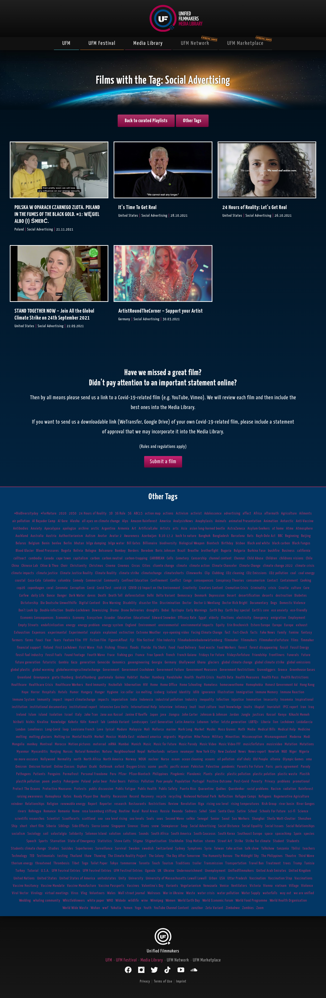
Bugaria (226, 550)
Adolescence (213, 513)
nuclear (153, 759)
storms (210, 841)
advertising (232, 513)
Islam (32, 714)
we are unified (304, 893)
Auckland (22, 536)
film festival (145, 640)
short (23, 826)
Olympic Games (293, 759)
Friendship (259, 655)
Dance (51, 595)
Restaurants (137, 804)
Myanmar (23, 751)
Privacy (270, 781)
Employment (297, 618)
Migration (185, 737)
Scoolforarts (71, 818)
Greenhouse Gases (302, 670)
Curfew (24, 595)
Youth (148, 908)
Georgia (157, 662)
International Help (144, 707)
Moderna (295, 737)
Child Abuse (255, 558)
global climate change (237, 662)
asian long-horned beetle (207, 528)
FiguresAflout (118, 640)
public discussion (101, 789)
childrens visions (291, 558)
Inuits (248, 707)
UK (159, 870)
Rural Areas (150, 811)
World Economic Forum (217, 900)
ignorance (208, 692)
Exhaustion (22, 632)
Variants (172, 886)
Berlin (68, 543)
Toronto (144, 863)
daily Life (37, 595)
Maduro (122, 729)
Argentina (109, 528)
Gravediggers (266, 670)
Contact (272, 580)
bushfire (274, 550)
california (303, 550)
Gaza (74, 662)
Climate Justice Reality (76, 573)
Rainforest (306, 789)
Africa (258, 513)
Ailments (305, 513)
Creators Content (211, 588)
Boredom (147, 550)
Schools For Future (273, 811)
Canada (49, 558)
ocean (176, 759)
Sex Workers (241, 818)
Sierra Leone (100, 826)
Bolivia (78, 550)
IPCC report (290, 707)
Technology (19, 856)
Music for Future (165, 744)
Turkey (20, 870)
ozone (152, 766)
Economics (63, 618)
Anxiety (36, 528)
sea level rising (116, 818)
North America (113, 759)
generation (87, 662)
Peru (113, 774)
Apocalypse (52, 528)
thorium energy (22, 863)
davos (91, 595)
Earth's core (260, 610)
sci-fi (291, 811)
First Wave (87, 647)
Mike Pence (202, 737)
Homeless (211, 685)
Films (295, 640)
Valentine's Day (153, 886)
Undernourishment (190, 870)
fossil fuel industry (29, 655)
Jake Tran (91, 714)
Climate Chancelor (224, 565)
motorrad (99, 744)
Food (172, 647)
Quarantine (206, 789)
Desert (231, 595)
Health (189, 677)
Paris (269, 766)
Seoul (226, 818)
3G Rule (120, 513)
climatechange (152, 573)
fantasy (306, 632)
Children (271, 558)
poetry (56, 781)
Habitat (132, 677)
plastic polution (264, 774)
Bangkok (204, 536)
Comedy (78, 580)
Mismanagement (276, 737)
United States (47, 878)
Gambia (64, 662)
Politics (133, 781)
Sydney (180, 848)
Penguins (54, 774)
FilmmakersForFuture (274, 640)
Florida (146, 647)
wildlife (133, 900)
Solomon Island (96, 833)
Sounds (144, 833)
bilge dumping (96, 543)
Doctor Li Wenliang (207, 603)
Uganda (150, 870)
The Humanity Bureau (217, 856)
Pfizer (123, 774)
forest (242, 647)
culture (296, 588)
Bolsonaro (106, 550)
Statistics (105, 841)
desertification (249, 595)
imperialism (119, 699)
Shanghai (258, 818)
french (170, 655)
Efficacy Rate (187, 618)
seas (160, 818)
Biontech (213, 543)
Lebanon (203, 722)
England (131, 625)
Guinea (120, 677)
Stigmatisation (156, 841)
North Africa (92, 759)
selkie (190, 818)
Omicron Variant (40, 766)
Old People (260, 759)
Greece (282, 670)
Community (111, 580)
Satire (241, 811)
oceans (210, 759)
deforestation (135, 595)
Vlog (84, 893)
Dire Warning (112, 603)
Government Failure (170, 670)
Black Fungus (301, 543)
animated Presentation (245, 521)
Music (147, 744)
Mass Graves (227, 729)
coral (50, 588)
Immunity (43, 699)
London (21, 729)
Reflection (226, 796)
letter (215, 722)
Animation (271, 521)
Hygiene (112, 692)
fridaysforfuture (238, 655)
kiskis (30, 722)
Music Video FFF (230, 744)
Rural (135, 811)
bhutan (79, 543)
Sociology (34, 833)
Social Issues (274, 826)
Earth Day (216, 610)
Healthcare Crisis (41, 685)
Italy (78, 714)
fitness (122, 647)
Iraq (311, 707)
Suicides (67, 848)
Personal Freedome (94, 774)
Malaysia (135, 729)
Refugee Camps (245, 796)
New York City (206, 751)
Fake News (267, 632)
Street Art (225, 841)
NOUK (142, 759)
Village (294, 886)
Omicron (21, 766)
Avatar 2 (116, 536)
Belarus (21, 543)
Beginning (292, 536)
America (165, 521)
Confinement (159, 580)
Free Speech (155, 655)
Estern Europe (260, 625)
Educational (142, 618)
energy (71, 625)
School (252, 811)
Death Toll (116, 595)
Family (282, 632)
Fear (48, 640)
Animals (220, 521)
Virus (75, 893)
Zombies (248, 908)
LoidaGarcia (305, 722)
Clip (207, 573)
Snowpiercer (170, 826)
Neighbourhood (124, 751)
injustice (237, 699)
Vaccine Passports (112, 886)
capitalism (80, 558)
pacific (163, 766)
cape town (63, 558)
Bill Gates (134, 543)
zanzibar (197, 908)
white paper (95, 900)
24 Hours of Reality (93, 513)
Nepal (141, 751)
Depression (217, 595)
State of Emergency (81, 841)
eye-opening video (176, 632)
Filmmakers (249, 640)
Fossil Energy (299, 647)
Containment (289, 580)
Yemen (128, 908)
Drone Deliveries (132, 610)
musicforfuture (253, 744)
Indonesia (146, 699)
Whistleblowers (74, 900)
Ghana (201, 662)
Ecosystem (94, 618)
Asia (184, 528)
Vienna (268, 886)
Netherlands (156, 751)
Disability (130, 603)
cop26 (21, 588)
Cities (146, 565)
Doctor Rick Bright (235, 603)
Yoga (138, 908)
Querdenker (237, 789)
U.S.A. (45, 870)
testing (62, 856)
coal (293, 573)
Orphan (82, 766)
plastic (220, 774)
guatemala (105, 677)
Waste (190, 893)
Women (170, 900)
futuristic (49, 662)
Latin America (185, 722)
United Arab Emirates (271, 870)
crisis (272, 588)
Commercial (94, 580)
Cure (307, 588)
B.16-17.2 (166, 536)
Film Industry (166, 640)
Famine (294, 632)
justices (258, 714)
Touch (156, 863)
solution (115, 833)
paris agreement (287, 766)
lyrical (110, 729)
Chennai (239, 558)
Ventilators (239, 886)
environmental (168, 625)
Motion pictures (79, 744)
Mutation (291, 744)
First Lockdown (66, 647)
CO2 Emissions (257, 573)
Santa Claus (226, 811)
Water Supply (251, 893)
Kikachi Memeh (299, 714)
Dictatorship (29, 603)
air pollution (21, 521)
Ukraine (169, 870)
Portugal (199, 781)
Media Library (148, 43)
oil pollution (226, 759)
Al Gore (63, 521)
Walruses (154, 893)
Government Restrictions (237, 670)
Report (92, 804)
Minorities (233, 737)
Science (303, 811)
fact (228, 632)
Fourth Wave (96, 655)
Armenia (123, 528)
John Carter (190, 714)
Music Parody (188, 744)
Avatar (102, 536)
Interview (166, 707)
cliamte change (163, 565)
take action (234, 848)
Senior (215, 818)
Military (217, 737)
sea (100, 818)
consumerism (256, 580)
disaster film (148, 603)
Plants (208, 774)
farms (29, 640)
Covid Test (104, 588)
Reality (106, 796)
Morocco (60, 744)
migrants (169, 737)
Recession (120, 796)
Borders (133, 550)
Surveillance (104, 848)
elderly (214, 618)
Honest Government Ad (281, 685)
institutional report (83, 707)
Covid (91, 588)
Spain (297, 833)
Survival (120, 848)
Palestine (212, 766)
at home (278, 528)
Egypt (203, 618)
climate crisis (305, 565)
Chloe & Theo (49, 565)
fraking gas (125, 655)
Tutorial (33, 870)
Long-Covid (52, 729)
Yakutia (116, 908)
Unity (122, 878)
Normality (64, 759)
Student (278, 841)
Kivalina (42, 722)
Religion (52, 804)
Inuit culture (207, 707)
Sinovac (133, 826)
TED (32, 856)
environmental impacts (197, 625)
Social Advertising (203, 826)
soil (45, 833)
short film (37, 826)
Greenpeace (42, 677)
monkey (32, 744)
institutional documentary (48, 707)
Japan (154, 714)
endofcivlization (52, 625)
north (77, 759)
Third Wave (306, 856)
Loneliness (35, 729)
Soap (184, 826)
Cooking (305, 580)
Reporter (106, 804)
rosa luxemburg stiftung (99, 811)
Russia (165, 811)
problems (284, 781)
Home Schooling (191, 685)
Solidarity (76, 833)
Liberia (266, 722)
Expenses (39, 632)
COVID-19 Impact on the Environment (154, 588)
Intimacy (181, 707)
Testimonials (46, 856)
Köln (83, 722)
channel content (220, 558)
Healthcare (19, 685)
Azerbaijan (149, 536)
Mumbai (124, 744)
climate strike (129, 573)
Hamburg (158, 677)
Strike (239, 841)
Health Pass (270, 677)
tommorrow (129, 863)
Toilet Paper (99, 863)
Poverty (257, 781)
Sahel (203, 811)
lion (275, 722)
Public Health (147, 789)
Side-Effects (80, 826)
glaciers (213, 662)
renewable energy (73, 804)
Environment (147, 625)
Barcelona (238, 536)
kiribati (18, 722)
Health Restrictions (295, 677)
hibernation (133, 685)
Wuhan (95, 908)
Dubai (165, 610)
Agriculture (289, 513)
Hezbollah (115, 685)
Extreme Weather (149, 632)
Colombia (49, 580)
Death (102, 595)
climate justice (47, 573)
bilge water (116, 543)
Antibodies (20, 528)
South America (181, 833)
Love (100, 729)
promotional (301, 781)
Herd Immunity (96, 685)
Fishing (110, 647)
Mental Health (82, 737)
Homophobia (254, 685)
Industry (191, 699)
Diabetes (300, 595)
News (242, 751)
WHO (110, 900)
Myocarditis (40, 751)
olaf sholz (244, 759)
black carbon (281, 543)
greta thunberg (62, 677)
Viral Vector (20, 893)
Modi (307, 737)
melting (21, 737)
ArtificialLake (148, 528)
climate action (199, 565)
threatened (43, 863)
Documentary (259, 603)
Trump (297, 863)
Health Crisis (205, 677)
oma (309, 759)
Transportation (236, 863)
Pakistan (197, 766)
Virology (37, 893)
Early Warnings (196, 610)
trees (287, 863)
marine (171, 729)
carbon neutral (112, 558)
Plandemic (194, 774)
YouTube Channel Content (171, 908)
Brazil (181, 550)
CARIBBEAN (157, 558)
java (163, 714)
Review (173, 804)
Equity (220, 625)
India (133, 699)
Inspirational (304, 699)
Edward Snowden (164, 618)
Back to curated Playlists (146, 120)
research (120, 804)
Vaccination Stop (280, 878)
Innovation (253, 699)
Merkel (99, 737)
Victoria (255, 886)
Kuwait (94, 722)
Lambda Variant (119, 722)
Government (111, 670)
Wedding (25, 900)
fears (57, 640)
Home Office (168, 685)
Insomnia (286, 699)
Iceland (172, 692)
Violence (307, 886)
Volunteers (97, 893)
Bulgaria (239, 550)
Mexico (111, 737)
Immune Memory (267, 692)
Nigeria (304, 751)
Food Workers (226, 647)
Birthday (227, 543)
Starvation (57, 841)
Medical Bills (267, 729)
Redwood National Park (200, 796)
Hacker (145, 677)
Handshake (174, 677)
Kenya (282, 714)
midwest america (149, 737)
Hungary (87, 692)
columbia (64, 580)
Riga (201, 804)
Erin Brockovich (237, 625)
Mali (147, 729)
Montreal (46, 744)
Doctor (187, 603)
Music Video (208, 744)
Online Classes (64, 766)
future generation (27, 662)
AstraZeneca (236, 528)
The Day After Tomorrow (183, 856)
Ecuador (110, 618)
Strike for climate (258, 841)
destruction (284, 595)
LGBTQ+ (254, 722)
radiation (289, 789)
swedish (148, 848)
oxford (119, 766)
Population (182, 781)
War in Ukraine (173, 893)
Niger (293, 751)
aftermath (271, 513)
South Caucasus (205, 833)
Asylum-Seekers (258, 528)
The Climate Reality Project (127, 856)
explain (95, 632)
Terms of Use (163, 981)
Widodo (121, 900)
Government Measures (201, 670)
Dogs (274, 603)
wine (144, 900)
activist (196, 513)
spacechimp (283, 833)
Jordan (234, 714)
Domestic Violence (292, 603)
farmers (17, 640)
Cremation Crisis (237, 588)
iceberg (159, 692)
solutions (130, 833)
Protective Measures (57, 789)
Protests (80, 789)
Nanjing (55, 751)
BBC (280, 536)
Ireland (21, 714)
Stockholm (176, 841)
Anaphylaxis (204, 521)
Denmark (201, 595)
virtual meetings (57, 893)
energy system (112, 625)
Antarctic (287, 521)
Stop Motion (194, 841)
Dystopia (178, 610)
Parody (305, 766)
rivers (22, 811)
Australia (37, 536)
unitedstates (107, 878)
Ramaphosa (53, 796)
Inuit (193, 707)
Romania (64, 811)
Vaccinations (303, 878)
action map (153, 513)
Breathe (193, 550)
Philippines (160, 774)
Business (288, 550)
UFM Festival (102, 43)
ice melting (144, 692)
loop (66, 729)
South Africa (160, 833)
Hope (25, 692)
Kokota (73, 722)
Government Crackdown (138, 670)
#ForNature (49, 513)
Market (200, 729)
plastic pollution (239, 774)
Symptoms (195, 848)
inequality (207, 699)
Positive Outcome (219, 781)
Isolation (56, 714)
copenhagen (36, 588)
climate (182, 565)
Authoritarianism (71, 536)
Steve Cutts (122, 841)
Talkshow (267, 848)
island (43, 714)
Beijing (306, 536)
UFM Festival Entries (128, 870)
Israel (69, 714)
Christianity (78, 565)
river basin (286, 804)
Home (154, 685)
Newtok (273, 751)
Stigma (138, 841)
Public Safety (168, 789)
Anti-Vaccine (305, 521)
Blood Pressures (47, 550)
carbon (95, 558)
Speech (31, 841)
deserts (267, 595)
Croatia (284, 588)
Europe (289, 625)
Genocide (104, 662)
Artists (165, 528)
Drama (114, 610)
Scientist (53, 818)
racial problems (258, 789)
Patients (39, 774)
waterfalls (270, 893)
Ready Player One (86, 796)
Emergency (261, 618)
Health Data (225, 677)
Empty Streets (28, 625)
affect (247, 513)
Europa (277, 625)
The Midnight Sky (247, 856)
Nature (107, 751)
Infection (222, 699)
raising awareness (30, 796)
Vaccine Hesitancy (26, 886)
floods (134, 647)
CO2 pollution (278, 573)
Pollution (147, 781)
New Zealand (227, 751)
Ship (14, 826)
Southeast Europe (249, 833)
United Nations (24, 878)
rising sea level (218, 804)
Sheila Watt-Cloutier (281, 818)
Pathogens (23, 774)
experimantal (57, 632)
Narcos (68, 751)
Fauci (39, 640)
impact (57, 699)
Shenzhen (304, 818)
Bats (250, 536)
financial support (29, 647)
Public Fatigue (126, 789)
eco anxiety (279, 610)
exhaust (302, 625)
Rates (67, 796)
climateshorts (174, 573)
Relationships (35, 804)
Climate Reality (106, 573)
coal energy (307, 573)
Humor (74, 692)
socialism (18, 833)
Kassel (271, 714)
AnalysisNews (183, 521)
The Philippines (272, 856)
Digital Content (89, 603)
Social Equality (252, 826)
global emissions (299, 662)
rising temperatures (245, 804)
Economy (79, 618)
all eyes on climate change (101, 521)
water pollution (228, 893)
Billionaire (150, 543)
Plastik (305, 774)
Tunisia (309, 863)
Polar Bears (118, 781)
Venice (224, 886)
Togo (85, 863)
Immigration (244, 692)
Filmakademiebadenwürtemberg (200, 640)
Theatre (290, 856)
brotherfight (210, 550)
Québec (221, 789)
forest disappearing (264, 647)
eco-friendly (298, 610)
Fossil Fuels (54, 655)
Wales (111, 893)
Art (134, 528)
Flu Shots (159, 647)
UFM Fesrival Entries (66, 870)
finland (48, 647)
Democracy (185, 595)
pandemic (228, 766)
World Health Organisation (288, 900)
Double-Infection (51, 610)
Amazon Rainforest (144, 521)
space (269, 833)
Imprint (181, 981)
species (309, 833)
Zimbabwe (233, 908)
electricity (244, 618)
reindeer (17, 804)
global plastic (20, 670)
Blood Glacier (25, 550)
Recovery (147, 796)
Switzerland (164, 848)
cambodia (35, 558)
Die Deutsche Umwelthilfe (59, 603)
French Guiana (187, 655)
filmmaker (232, 640)
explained (110, 632)
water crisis (206, 893)
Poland (86, 781)
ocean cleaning (192, 759)
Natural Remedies (87, 751)
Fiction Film (98, 640)
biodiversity (168, 543)
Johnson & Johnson (213, 714)
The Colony (156, 856)
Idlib (196, 692)
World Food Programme (251, 900)
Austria (51, 536)
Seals (150, 818)
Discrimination (170, 603)
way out (285, 893)
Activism (182, 513)
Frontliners (277, 655)
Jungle (245, 714)
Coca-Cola (34, 580)
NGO (284, 751)
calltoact (20, 558)
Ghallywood (187, 662)
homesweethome (232, 685)
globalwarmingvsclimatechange (78, 670)
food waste (207, 647)
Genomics (119, 662)
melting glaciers (40, 737)
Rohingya (35, 811)
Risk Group (269, 804)
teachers (309, 848)
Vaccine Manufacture (81, 886)
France (140, 655)
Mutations (307, 744)
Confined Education (135, 580)
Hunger (100, 692)
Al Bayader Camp (43, 521)
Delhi (150, 595)
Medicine (304, 729)
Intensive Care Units (114, 707)
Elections (227, 618)
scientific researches (30, 818)
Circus (136, 565)
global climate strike (269, 662)
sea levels (137, 818)
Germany (171, 662)
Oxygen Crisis (136, 766)
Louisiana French (83, 729)
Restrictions (157, 804)
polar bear (100, 781)
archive (84, 528)
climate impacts (22, 573)
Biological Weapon (192, 543)
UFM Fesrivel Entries (97, 870)
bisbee (240, 543)
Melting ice (62, 737)
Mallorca (158, 729)
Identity (185, 692)
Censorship (199, 558)
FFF (85, 640)
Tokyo (114, 863)
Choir (64, 565)
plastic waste (287, 774)
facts (254, 632)
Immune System (24, 699)
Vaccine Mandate (53, 886)
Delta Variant (165, 595)
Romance (50, 811)
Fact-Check (240, 632)
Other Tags (192, 120)
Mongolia (18, 744)
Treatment (273, 863)
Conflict (175, 580)
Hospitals (49, 692)
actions (168, 513)
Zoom (260, 908)
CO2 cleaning (235, 573)
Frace (111, 655)
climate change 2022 (278, 565)
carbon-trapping (136, 558)
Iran (303, 707)
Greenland (24, 677)
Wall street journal (131, 893)
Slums (145, 826)
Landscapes (140, 722)
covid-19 (120, 588)
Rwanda (177, 811)
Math (241, 729)
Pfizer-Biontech (139, 774)
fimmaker (307, 640)
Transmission (213, 863)
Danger (62, 595)
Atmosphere (304, 528)
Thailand (76, 856)
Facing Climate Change (206, 632)
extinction (126, 632)
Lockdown (287, 722)
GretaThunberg (86, 677)
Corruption (77, 588)
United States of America (77, 878)
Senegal (202, 818)
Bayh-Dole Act (266, 536)
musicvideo (274, 744)
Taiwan (219, 848)
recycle (161, 796)
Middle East (126, 737)
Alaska (75, 521)
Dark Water (77, 595)
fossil (284, 647)
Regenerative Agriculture (291, 796)
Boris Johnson (165, 550)
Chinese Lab (29, 565)
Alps (125, 521)
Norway (131, 759)
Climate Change (250, 565)
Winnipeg (156, 900)
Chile (309, 558)
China (15, 565)
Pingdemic (178, 774)
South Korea (226, 833)
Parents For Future (250, 766)
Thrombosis (61, 863)
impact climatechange (80, 699)
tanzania (283, 848)
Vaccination (257, 878)
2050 (73, 513)
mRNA (112, 744)
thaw (88, 856)
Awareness (131, 536)
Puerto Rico (188, 789)
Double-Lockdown (78, 610)
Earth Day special (238, 610)
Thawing (100, 856)
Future (305, 655)
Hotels (63, 692)
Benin (46, 543)
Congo (188, 580)
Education (124, 618)
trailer (197, 863)
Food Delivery (187, 647)
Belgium (34, 543)
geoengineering (138, 662)
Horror (35, 692)
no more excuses (26, 759)
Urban (213, 878)
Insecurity (271, 699)
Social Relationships (300, 826)
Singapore (118, 826)
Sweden (134, 848)
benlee (56, 543)
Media (251, 729)
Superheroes (84, 848)
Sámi (212, 811)
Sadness (191, 811)
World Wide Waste (75, 908)
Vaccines (133, 886)
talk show (252, 848)
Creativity (190, 588)
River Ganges (306, 804)
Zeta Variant (214, 908)
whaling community (46, 900)
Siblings (64, 826)
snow (155, 826)
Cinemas (123, 565)
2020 (63, 513)
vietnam (281, 886)
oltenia (275, 759)
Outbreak (106, 766)
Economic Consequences (37, 618)
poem (46, 781)
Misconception (252, 737)
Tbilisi (295, 848)
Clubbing (218, 573)
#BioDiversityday (26, 513)
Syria (208, 848)
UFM (66, 43)
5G (129, 513)
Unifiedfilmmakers (241, 870)
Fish (100, 647)
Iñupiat (260, 707)
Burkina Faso (257, 550)
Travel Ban (256, 863)
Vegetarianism (191, 886)
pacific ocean (179, 766)
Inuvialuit (274, 707)
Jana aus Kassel (111, 714)
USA (222, 878)
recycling (175, 796)
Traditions (183, 863)
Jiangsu (174, 714)
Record (134, 796)
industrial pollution (169, 699)
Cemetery (182, 558)
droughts (153, 610)
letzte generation (233, 722)
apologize (69, 528)
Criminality (258, 588)
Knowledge (58, 722)
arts (176, 528)
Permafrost (71, 774)
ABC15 (138, 513)
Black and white (258, 543)
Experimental (78, 632)
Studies (53, 848)
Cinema (111, 565)
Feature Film (72, 640)
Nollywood (48, 759)
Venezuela (210, 886)
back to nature (186, 536)
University (136, 878)
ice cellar (127, 692)
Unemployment (215, 870)
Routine (124, 811)
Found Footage (75, 655)
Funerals (293, 655)
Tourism (167, 863)
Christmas (96, 565)
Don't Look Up (28, 610)
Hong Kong (307, 685)
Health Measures (247, 677)
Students (293, 841)
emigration (278, 618)
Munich (136, 744)
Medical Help (287, 729)
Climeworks (194, 573)
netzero (172, 751)
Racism (276, 789)
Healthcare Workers (69, 685)
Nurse (165, 759)
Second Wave (175, 818)
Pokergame (71, 781)
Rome (76, 811)
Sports (43, 841)
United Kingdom (300, 870)
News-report (257, 751)
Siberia (51, 826)
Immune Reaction (292, 692)
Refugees (265, 796)
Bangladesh (221, 536)
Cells (170, 558)
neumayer (187, 751)
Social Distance (229, 826)
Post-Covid (241, 781)
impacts (103, 699)
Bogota (66, 550)
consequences (204, 580)
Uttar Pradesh (237, 878)
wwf (105, 908)
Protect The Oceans (26, 789)
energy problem (89, 625)
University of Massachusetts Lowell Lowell (176, 878)
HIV (145, 685)
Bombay (120, 550)
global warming (43, 670)
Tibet (75, 863)
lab (103, 722)
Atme (290, 528)
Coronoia (62, 588)
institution (19, 707)
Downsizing (100, 610)
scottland (88, 818)
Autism (90, 536)
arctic (95, 528)
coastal (20, 580)
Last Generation (162, 722)
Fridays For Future (212, 655)
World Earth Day (189, 900)
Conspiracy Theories (230, 580)
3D (111, 513)
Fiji (132, 640)
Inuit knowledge (230, 707)
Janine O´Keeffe (136, 714)
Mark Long (185, 729)
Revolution (188, 804)
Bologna (90, 550)
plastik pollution (28, 781)
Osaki (93, 766)
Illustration (226, 692)
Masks (211, 729)
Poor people (164, 781)
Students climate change (28, 848)
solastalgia (59, 833)
